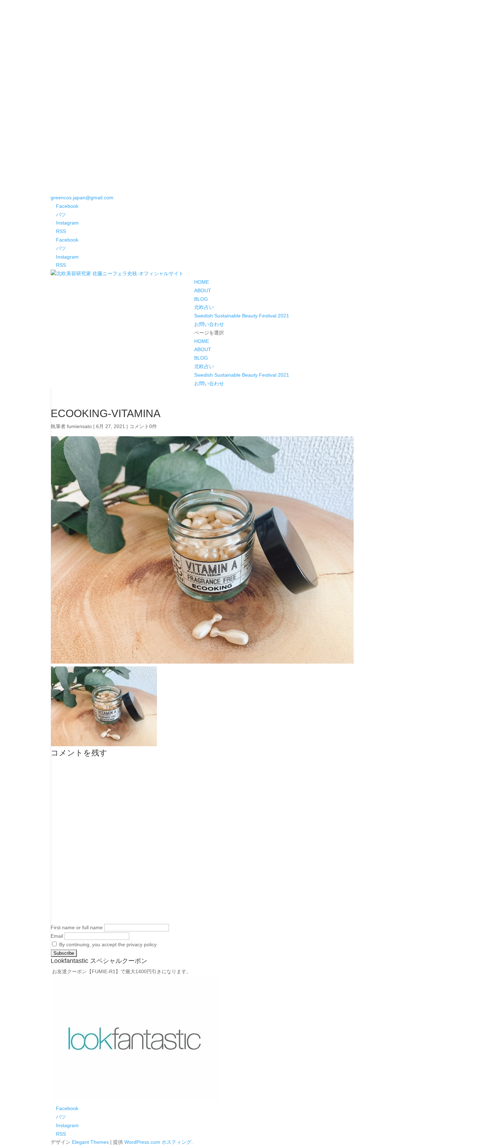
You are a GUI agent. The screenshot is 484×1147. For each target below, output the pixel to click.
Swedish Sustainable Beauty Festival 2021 (241, 315)
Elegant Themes (90, 1142)
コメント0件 (143, 426)
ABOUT (202, 290)
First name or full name (77, 927)
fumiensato (79, 426)
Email (57, 936)
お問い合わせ (209, 324)
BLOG (201, 299)
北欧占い (204, 307)
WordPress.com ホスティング (157, 1142)
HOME (201, 282)
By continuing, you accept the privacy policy (107, 944)
